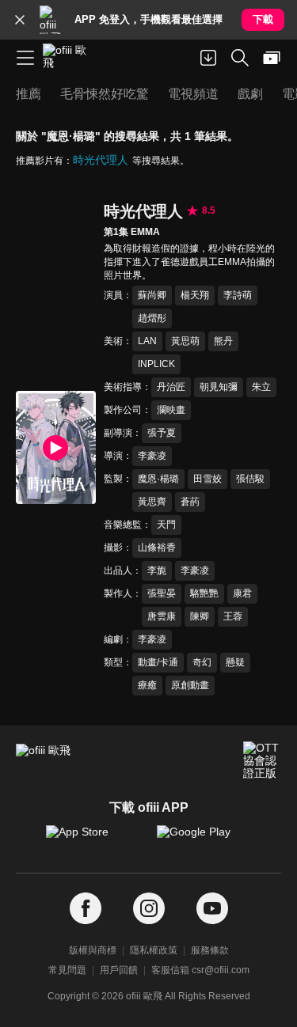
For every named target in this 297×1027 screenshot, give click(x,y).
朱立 (261, 386)
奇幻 (201, 662)
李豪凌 (152, 455)
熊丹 (223, 341)
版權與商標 (92, 950)
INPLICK (156, 363)
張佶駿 (250, 478)
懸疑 (235, 662)
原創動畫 (190, 685)
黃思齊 (152, 501)
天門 (166, 524)
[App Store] (93, 839)
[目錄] (25, 57)
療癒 (147, 685)
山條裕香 (157, 547)
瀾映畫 (171, 409)
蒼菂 (190, 501)
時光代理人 (100, 159)
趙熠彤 (152, 318)
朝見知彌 (219, 386)
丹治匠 (171, 386)
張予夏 (161, 432)
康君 (242, 593)
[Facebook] (85, 908)
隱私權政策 (153, 950)
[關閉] (20, 20)
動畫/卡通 (158, 662)
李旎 (156, 570)
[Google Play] (204, 839)
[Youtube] (212, 908)
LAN (147, 341)
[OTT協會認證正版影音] (262, 760)
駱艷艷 (204, 593)
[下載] (208, 57)
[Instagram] (149, 908)
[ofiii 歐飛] (70, 58)
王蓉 (232, 616)
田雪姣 (207, 478)
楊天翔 (195, 295)
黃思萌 (185, 341)
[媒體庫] (271, 57)
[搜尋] (239, 57)
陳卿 (199, 616)
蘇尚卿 (152, 295)
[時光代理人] (56, 447)
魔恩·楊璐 (158, 478)
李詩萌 (237, 295)
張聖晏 (161, 593)
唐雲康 (161, 616)
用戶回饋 (119, 970)
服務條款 (210, 950)
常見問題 (67, 970)
